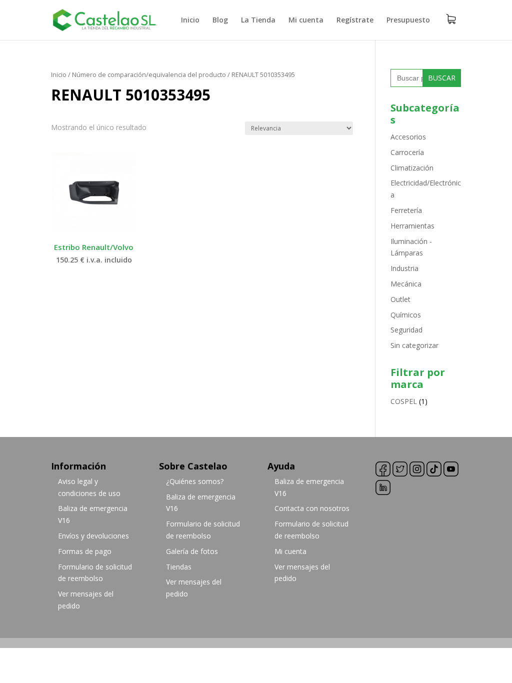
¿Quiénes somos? (195, 481)
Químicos (405, 315)
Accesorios (408, 137)
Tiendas (179, 567)
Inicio (190, 20)
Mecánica (406, 283)
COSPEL (403, 401)
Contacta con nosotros (312, 508)
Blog (220, 20)
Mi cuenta (306, 20)
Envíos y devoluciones (93, 535)
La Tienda (258, 20)
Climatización (412, 167)
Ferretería (406, 210)
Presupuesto (408, 20)
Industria (404, 268)
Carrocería (407, 152)
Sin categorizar (414, 345)
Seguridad (406, 329)
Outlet (400, 299)
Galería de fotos (192, 551)
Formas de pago (85, 551)
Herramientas (412, 225)
